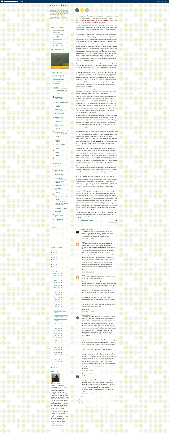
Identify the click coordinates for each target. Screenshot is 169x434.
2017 (54, 257)
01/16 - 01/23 (57, 359)
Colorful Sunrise (58, 98)
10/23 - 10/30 (57, 287)
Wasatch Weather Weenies (61, 102)
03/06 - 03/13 (57, 349)
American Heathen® (60, 201)
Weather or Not (58, 109)
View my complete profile (57, 425)
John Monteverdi (86, 229)
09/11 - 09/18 (57, 294)
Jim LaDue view (59, 170)
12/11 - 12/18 (57, 278)
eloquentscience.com (60, 117)
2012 (54, 269)
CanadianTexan (59, 219)
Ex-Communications (60, 144)
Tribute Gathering (59, 215)
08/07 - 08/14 (57, 304)
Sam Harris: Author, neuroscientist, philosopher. (60, 187)
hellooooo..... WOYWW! (60, 154)
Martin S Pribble (59, 124)
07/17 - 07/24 (57, 309)
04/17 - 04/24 (57, 342)
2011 (54, 271)
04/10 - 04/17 (57, 345)
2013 (54, 266)
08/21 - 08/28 (57, 299)
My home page (56, 83)
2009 (54, 367)
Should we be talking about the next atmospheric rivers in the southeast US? (61, 173)
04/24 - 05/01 (57, 340)
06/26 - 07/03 (57, 326)
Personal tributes (57, 34)
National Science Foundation (101, 91)
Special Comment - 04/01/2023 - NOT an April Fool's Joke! (61, 133)
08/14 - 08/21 (57, 301)
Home (97, 399)
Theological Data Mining (61, 208)
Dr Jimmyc (57, 195)
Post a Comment (82, 396)
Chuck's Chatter (58, 5)
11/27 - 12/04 (57, 280)
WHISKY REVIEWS (59, 178)
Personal (55, 32)
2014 (54, 264)
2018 (54, 254)
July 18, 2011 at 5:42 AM (88, 271)
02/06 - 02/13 (57, 354)
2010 (54, 364)
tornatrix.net (58, 163)
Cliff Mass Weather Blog (61, 90)
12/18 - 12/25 (57, 275)
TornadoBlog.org (59, 214)
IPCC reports (98, 44)
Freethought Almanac (60, 139)
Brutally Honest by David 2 (61, 130)
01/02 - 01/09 (57, 361)
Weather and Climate (113, 222)
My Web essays (56, 81)
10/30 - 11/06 (57, 285)
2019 (54, 252)
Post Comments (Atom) (87, 402)
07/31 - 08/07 (57, 306)
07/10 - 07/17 (57, 323)
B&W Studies (58, 220)
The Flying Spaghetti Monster (61, 209)
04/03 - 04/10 (57, 347)
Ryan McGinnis (86, 315)
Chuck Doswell (86, 373)
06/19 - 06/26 (57, 328)
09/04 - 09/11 (57, 297)
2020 (54, 250)
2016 (54, 259)
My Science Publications (58, 79)
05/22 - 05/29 (57, 335)
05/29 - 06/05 (57, 333)
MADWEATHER (58, 97)
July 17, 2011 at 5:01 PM (88, 238)
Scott (83, 242)
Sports (54, 41)
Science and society (57, 38)
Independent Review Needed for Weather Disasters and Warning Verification (61, 112)
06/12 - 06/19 (57, 330)
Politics (54, 36)
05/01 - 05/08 (57, 337)
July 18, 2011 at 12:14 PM (88, 393)
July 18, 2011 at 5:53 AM (88, 311)
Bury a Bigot (57, 140)
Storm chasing (56, 43)
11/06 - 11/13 (57, 282)
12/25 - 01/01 (57, 273)
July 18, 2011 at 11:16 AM (88, 370)
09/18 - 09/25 (57, 292)
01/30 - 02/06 (57, 357)
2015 (54, 262)
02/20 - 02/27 (57, 352)
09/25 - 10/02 (57, 290)
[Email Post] (116, 220)
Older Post (115, 399)
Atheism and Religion (58, 30)
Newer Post (78, 399)
